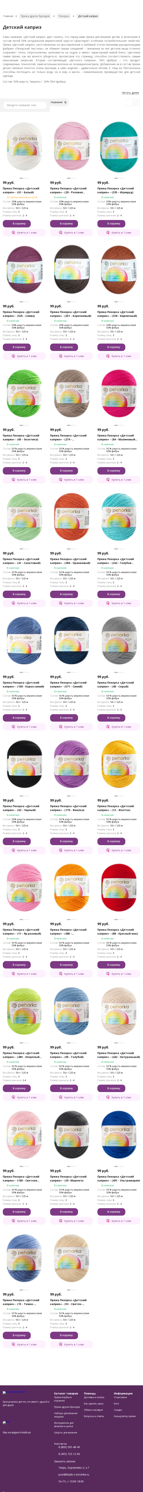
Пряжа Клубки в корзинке (63, 1399)
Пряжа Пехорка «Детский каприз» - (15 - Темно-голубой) (21, 1302)
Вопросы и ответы (94, 1416)
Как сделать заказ (93, 1403)
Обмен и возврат (93, 1409)
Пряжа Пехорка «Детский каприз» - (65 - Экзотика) (21, 437)
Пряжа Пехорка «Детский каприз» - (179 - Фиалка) (68, 808)
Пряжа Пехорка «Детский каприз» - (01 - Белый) (21, 190)
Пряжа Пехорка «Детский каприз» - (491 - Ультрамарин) (118, 1178)
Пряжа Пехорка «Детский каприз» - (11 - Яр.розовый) (22, 931)
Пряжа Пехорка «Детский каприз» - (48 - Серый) (115, 684)
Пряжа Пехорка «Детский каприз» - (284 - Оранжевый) (70, 561)
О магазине (120, 1397)
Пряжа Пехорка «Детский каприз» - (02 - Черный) (21, 808)
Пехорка (63, 16)
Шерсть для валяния (65, 1432)
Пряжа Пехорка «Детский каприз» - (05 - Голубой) (68, 1055)
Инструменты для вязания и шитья (64, 1424)
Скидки (118, 1409)
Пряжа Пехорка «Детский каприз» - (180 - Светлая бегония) (21, 1178)
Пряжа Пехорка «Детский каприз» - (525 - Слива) (21, 314)
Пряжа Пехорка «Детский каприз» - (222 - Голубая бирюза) (115, 561)
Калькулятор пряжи (125, 1416)
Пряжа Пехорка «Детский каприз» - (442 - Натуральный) (118, 1055)
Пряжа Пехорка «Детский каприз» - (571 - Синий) (68, 684)
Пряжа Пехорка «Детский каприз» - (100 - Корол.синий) (23, 684)
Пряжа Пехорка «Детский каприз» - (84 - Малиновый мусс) (116, 437)
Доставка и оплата (94, 1397)
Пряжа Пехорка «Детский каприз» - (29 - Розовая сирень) (68, 190)
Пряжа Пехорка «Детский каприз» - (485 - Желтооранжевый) (68, 931)
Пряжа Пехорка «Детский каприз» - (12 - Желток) (115, 808)
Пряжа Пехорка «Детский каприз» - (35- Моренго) (68, 1178)
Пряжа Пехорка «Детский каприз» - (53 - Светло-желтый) (68, 1302)
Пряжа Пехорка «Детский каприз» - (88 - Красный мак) (117, 931)
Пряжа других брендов (35, 16)
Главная (8, 16)
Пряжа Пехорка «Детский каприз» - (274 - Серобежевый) (68, 437)
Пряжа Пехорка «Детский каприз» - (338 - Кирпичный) (117, 314)
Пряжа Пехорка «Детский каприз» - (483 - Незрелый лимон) (21, 1055)
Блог (116, 1403)
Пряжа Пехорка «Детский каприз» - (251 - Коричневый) (70, 314)
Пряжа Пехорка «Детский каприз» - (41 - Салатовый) (22, 561)
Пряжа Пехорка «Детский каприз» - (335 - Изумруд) (115, 190)
